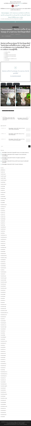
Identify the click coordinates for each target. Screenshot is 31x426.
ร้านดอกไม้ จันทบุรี (3, 182)
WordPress (25, 424)
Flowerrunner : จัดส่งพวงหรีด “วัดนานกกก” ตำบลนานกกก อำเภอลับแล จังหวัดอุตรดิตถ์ (17, 140)
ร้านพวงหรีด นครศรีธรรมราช (4, 312)
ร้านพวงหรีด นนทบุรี (3, 316)
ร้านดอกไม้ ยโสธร (3, 210)
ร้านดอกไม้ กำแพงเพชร (3, 180)
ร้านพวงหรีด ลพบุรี (3, 357)
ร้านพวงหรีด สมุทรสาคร (4, 375)
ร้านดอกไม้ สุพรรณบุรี (3, 247)
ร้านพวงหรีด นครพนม (3, 308)
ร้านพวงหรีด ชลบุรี (3, 290)
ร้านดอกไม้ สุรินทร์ (3, 249)
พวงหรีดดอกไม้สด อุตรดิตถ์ (5, 110)
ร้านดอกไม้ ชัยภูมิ (3, 186)
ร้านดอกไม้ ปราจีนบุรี (3, 198)
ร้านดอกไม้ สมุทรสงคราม (4, 237)
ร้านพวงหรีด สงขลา (3, 367)
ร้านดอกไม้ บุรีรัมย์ (3, 196)
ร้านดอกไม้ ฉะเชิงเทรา (3, 184)
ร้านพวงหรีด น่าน (3, 318)
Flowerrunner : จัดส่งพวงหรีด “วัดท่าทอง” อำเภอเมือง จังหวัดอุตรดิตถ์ (16, 134)
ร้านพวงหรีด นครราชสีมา (4, 310)
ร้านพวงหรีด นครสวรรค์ (4, 314)
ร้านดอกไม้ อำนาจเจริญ (3, 257)
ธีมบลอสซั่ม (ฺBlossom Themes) (15, 424)
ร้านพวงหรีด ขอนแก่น (3, 284)
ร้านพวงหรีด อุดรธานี (3, 400)
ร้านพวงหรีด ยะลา (3, 345)
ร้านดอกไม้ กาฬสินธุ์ (3, 178)
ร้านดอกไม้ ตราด (3, 190)
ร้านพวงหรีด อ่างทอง (3, 408)
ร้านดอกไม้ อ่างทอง (3, 261)
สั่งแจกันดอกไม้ (16, 84)
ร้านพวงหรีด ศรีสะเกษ (3, 363)
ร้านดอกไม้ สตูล (3, 233)
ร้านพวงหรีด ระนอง (3, 349)
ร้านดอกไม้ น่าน (3, 194)
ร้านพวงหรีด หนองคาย (3, 392)
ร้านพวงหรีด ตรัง (3, 298)
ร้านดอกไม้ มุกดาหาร (3, 206)
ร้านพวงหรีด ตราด (3, 300)
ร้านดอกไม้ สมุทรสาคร (3, 239)
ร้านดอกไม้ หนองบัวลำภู (4, 255)
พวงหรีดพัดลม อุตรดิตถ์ (11, 110)
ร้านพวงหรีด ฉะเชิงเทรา (4, 288)
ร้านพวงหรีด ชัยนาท (3, 292)
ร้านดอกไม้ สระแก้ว (3, 243)
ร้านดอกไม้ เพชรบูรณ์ (3, 267)
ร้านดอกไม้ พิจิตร (3, 202)
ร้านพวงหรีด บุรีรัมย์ (3, 320)
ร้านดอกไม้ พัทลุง (3, 200)
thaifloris (13, 34)
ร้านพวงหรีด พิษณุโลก (3, 337)
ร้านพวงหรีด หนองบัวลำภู (4, 394)
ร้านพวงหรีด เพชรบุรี (3, 412)
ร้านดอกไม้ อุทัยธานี (3, 259)
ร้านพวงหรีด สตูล (3, 369)
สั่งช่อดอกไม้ (10, 84)
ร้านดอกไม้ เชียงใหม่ (3, 265)
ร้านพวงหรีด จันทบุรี (3, 286)
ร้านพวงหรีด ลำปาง (3, 359)
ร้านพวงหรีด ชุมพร (3, 296)
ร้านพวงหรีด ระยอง (3, 351)
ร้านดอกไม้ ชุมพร (3, 188)
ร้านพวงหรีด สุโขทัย (3, 390)
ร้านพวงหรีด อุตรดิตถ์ (3, 402)
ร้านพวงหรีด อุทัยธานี (3, 404)
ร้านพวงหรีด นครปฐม (3, 306)
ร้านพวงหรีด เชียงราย (3, 410)
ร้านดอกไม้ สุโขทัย (3, 251)
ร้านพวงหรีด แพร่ (3, 416)
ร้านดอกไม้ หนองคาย (3, 253)
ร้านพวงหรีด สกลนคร (3, 365)
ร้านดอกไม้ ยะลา (3, 208)
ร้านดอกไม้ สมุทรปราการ (4, 235)
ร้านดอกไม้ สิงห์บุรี (3, 245)
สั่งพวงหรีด (3, 84)
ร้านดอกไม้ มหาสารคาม (4, 204)
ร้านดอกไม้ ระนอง (3, 212)
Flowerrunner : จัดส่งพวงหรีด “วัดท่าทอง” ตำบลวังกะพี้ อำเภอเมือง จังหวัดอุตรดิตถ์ (17, 129)
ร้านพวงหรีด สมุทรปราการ (4, 371)
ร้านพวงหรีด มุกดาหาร (3, 343)
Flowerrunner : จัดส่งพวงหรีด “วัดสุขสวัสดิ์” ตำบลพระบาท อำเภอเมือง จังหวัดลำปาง (15, 152)
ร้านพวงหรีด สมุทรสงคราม (4, 373)
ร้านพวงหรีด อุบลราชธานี (4, 406)
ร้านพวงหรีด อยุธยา (3, 396)
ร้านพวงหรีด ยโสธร (3, 347)
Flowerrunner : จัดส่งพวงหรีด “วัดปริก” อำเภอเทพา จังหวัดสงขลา (12, 164)
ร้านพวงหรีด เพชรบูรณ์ (3, 414)
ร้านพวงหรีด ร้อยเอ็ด (3, 355)
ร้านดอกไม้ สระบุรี (3, 241)
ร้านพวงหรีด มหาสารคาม (4, 341)
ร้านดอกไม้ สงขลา (3, 231)
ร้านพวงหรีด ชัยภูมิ (3, 294)
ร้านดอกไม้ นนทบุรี (3, 192)
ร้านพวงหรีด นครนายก (3, 304)
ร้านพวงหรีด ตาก (3, 302)
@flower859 (20, 3)
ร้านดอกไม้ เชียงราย (3, 263)
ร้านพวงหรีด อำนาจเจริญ (4, 398)
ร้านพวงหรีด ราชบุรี (3, 353)
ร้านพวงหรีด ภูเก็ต (3, 339)
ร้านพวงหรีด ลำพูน (3, 361)
